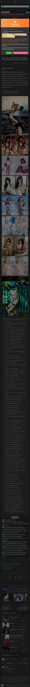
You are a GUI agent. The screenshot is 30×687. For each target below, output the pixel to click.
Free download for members (20, 53)
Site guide (9, 53)
